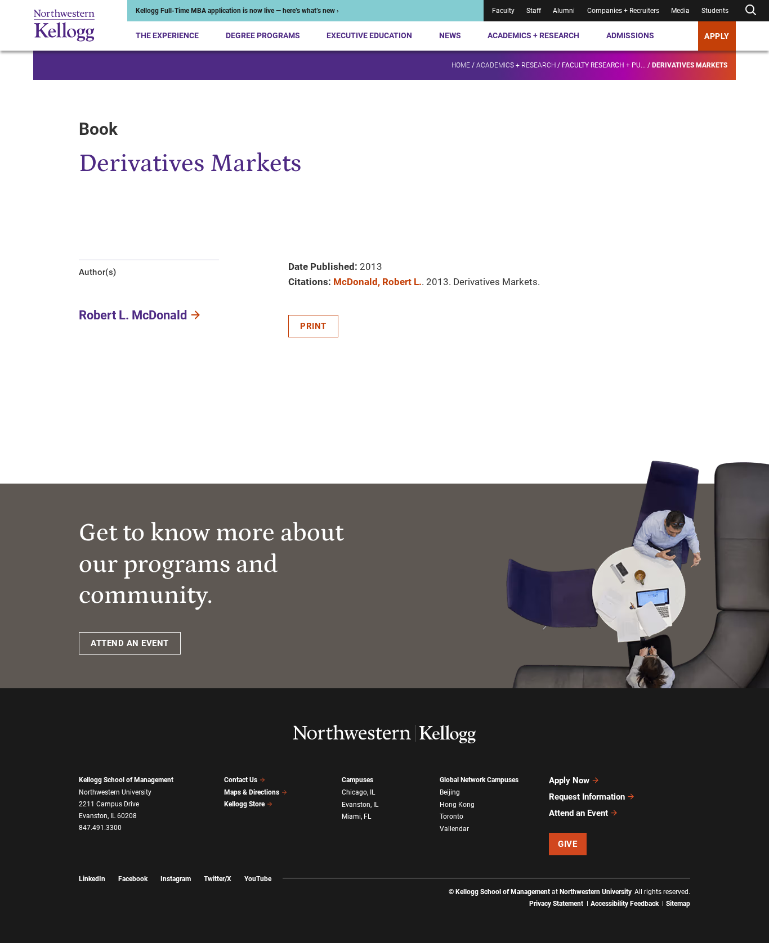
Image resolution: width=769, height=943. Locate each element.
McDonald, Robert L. (377, 281)
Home (460, 65)
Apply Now (569, 780)
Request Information (587, 797)
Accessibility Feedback (625, 904)
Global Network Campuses (479, 780)
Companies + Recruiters (623, 11)
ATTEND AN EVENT (130, 643)
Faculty (503, 11)
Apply (717, 35)
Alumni (564, 11)
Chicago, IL (358, 792)
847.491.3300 (100, 828)
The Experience (167, 35)
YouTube (257, 879)
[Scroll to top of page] (704, 884)
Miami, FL (356, 816)
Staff (533, 11)
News (450, 35)
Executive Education (369, 35)
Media (680, 11)
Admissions (630, 35)
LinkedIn (92, 879)
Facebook (132, 879)
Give (567, 844)
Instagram (175, 879)
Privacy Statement (556, 904)
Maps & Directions (251, 792)
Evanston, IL (360, 805)
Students (714, 11)
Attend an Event (578, 813)
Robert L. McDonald (133, 315)
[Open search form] (750, 10)
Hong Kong (457, 805)
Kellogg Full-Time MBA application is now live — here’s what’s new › (237, 11)
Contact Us (240, 780)
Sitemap (678, 904)
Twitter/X (217, 879)
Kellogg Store (244, 804)
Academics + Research (533, 35)
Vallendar (454, 829)
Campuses (357, 780)
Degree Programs (263, 35)
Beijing (450, 792)
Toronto (451, 816)
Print (313, 326)
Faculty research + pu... (604, 65)
